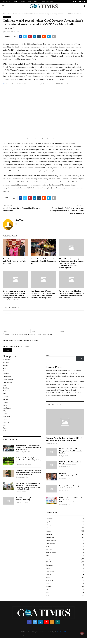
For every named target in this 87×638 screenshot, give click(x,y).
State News (6, 422)
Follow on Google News (46, 1)
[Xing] (57, 622)
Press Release (7, 408)
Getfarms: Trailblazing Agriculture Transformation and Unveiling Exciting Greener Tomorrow (28, 460)
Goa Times (7, 31)
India (4, 394)
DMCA (36, 1)
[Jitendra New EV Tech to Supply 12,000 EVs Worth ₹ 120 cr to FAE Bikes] (65, 422)
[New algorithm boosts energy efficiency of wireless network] (51, 488)
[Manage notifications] (82, 633)
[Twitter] (35, 622)
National (5, 399)
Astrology (6, 365)
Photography (6, 402)
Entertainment (7, 377)
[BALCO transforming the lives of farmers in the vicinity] (8, 501)
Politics (5, 405)
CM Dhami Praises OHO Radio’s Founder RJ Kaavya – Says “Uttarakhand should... (70, 500)
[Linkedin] (40, 622)
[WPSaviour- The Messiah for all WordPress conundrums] (51, 465)
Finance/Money (7, 382)
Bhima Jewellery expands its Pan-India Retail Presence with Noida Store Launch (15, 261)
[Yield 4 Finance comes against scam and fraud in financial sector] (51, 477)
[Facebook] (29, 622)
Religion (5, 411)
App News (6, 362)
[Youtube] (46, 622)
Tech (4, 425)
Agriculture (6, 359)
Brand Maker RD (61, 632)
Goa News (6, 388)
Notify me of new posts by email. (16, 346)
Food (4, 17)
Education (6, 374)
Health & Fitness (8, 391)
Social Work (6, 416)
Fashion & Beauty (8, 379)
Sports (4, 419)
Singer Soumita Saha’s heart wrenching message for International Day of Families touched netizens (67, 210)
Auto (4, 368)
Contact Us (30, 1)
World (4, 431)
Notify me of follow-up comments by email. (21, 341)
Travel (4, 428)
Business (5, 371)
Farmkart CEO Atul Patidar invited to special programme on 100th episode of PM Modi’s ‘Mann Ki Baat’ (28, 472)
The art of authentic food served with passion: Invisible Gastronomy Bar (43, 261)
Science (5, 414)
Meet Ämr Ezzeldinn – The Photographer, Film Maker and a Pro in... (70, 451)
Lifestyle (9, 17)
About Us (15, 1)
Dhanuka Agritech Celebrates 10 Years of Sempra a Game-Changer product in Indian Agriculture (28, 447)
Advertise (22, 1)
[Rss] (52, 622)
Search (48, 355)
